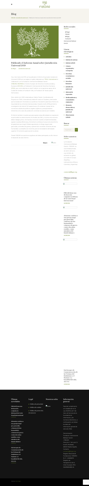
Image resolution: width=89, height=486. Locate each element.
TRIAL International (50, 79)
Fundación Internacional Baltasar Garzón (70, 41)
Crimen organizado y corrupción (70, 68)
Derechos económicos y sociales (70, 76)
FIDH (13, 88)
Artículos (68, 57)
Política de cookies (35, 407)
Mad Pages (18, 481)
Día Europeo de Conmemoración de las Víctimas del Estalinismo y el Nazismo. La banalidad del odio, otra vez (71, 375)
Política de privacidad (36, 404)
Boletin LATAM (70, 63)
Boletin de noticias (71, 60)
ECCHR (20, 86)
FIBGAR (13, 17)
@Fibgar (67, 32)
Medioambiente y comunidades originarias (71, 100)
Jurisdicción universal (22, 17)
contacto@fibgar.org (70, 172)
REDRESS (20, 84)
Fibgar (14, 68)
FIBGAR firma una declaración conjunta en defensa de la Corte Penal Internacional (71, 196)
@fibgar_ (67, 36)
